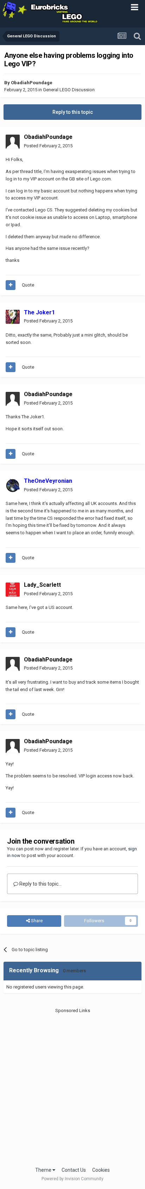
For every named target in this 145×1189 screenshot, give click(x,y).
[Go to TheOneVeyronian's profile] (13, 486)
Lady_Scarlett (42, 584)
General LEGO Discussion (69, 89)
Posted (48, 145)
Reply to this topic (72, 112)
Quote (28, 285)
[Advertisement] (72, 1086)
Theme (43, 1170)
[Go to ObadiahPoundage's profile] (13, 142)
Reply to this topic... (40, 884)
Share (36, 920)
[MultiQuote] (10, 285)
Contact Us (74, 1170)
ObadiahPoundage (31, 82)
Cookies (101, 1170)
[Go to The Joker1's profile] (13, 317)
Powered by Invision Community (72, 1178)
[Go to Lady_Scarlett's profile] (13, 590)
